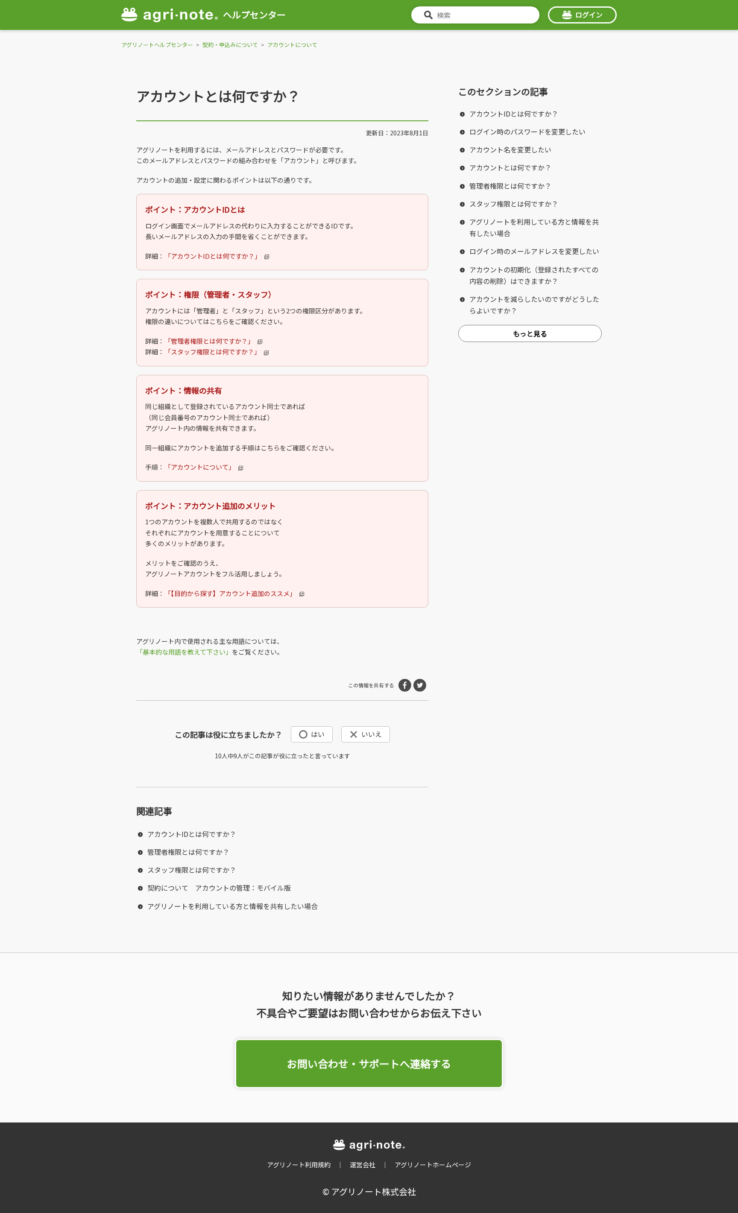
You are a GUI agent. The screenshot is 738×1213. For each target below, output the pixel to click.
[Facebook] (404, 685)
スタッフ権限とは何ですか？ (191, 870)
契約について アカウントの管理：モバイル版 (219, 888)
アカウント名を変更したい (510, 149)
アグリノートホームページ (433, 1164)
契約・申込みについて (230, 45)
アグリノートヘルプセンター (157, 45)
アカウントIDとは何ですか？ (191, 834)
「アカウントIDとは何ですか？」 (212, 255)
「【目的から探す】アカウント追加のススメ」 (230, 593)
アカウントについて (292, 45)
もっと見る (530, 333)
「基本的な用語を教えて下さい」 (184, 651)
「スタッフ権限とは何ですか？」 (212, 351)
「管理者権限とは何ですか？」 (209, 340)
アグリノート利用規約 (299, 1164)
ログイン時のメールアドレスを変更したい (534, 251)
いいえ (371, 734)
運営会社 (362, 1164)
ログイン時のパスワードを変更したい (527, 131)
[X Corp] (419, 685)
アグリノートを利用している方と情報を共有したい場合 (232, 906)
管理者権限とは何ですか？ (188, 852)
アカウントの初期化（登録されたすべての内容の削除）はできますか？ (533, 275)
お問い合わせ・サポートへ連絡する (369, 1063)
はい (318, 734)
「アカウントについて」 (199, 466)
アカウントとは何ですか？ (510, 167)
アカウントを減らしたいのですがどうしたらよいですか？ (534, 305)
